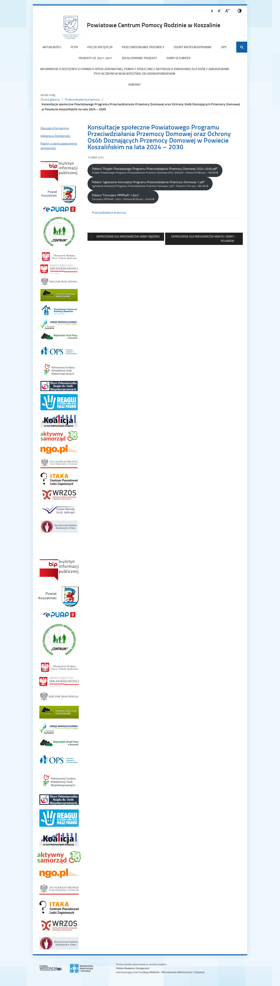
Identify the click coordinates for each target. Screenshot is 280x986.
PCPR (74, 47)
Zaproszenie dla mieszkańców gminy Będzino (128, 236)
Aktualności (51, 47)
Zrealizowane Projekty (139, 58)
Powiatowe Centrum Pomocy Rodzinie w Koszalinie (153, 24)
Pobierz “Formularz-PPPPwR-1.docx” (123, 197)
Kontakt (134, 84)
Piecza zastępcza (99, 47)
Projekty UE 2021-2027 (95, 58)
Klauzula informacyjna (54, 128)
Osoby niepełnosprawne (193, 47)
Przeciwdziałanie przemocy (143, 47)
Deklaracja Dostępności (55, 136)
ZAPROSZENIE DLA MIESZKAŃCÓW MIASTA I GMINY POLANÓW (202, 238)
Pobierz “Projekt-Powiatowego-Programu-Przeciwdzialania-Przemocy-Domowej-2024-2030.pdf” (155, 170)
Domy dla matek (178, 58)
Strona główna (50, 99)
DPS (224, 47)
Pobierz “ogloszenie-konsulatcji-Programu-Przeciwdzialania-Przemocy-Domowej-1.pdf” (150, 184)
